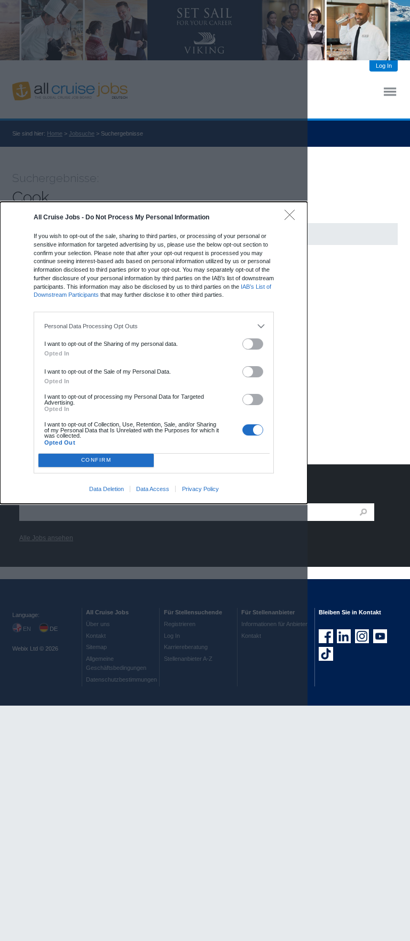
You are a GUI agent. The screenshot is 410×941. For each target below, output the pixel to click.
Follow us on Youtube (380, 636)
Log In (384, 65)
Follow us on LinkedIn (344, 636)
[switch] (253, 344)
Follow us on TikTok (326, 654)
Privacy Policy (200, 489)
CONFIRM (96, 460)
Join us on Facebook (326, 636)
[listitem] (154, 326)
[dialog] (154, 353)
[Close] (292, 217)
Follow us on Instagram (362, 636)
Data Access (152, 489)
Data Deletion (106, 489)
